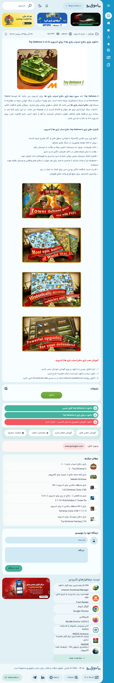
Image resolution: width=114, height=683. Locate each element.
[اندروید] (108, 44)
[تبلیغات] (108, 50)
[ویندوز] (108, 23)
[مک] (108, 30)
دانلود (51, 395)
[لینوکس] (108, 37)
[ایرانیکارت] (52, 20)
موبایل (91, 34)
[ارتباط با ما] (108, 57)
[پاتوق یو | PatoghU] (93, 5)
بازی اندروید (79, 34)
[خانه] (108, 15)
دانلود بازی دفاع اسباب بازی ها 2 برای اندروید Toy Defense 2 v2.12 (63, 42)
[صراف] (18, 20)
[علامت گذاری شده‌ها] (108, 65)
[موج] (86, 20)
